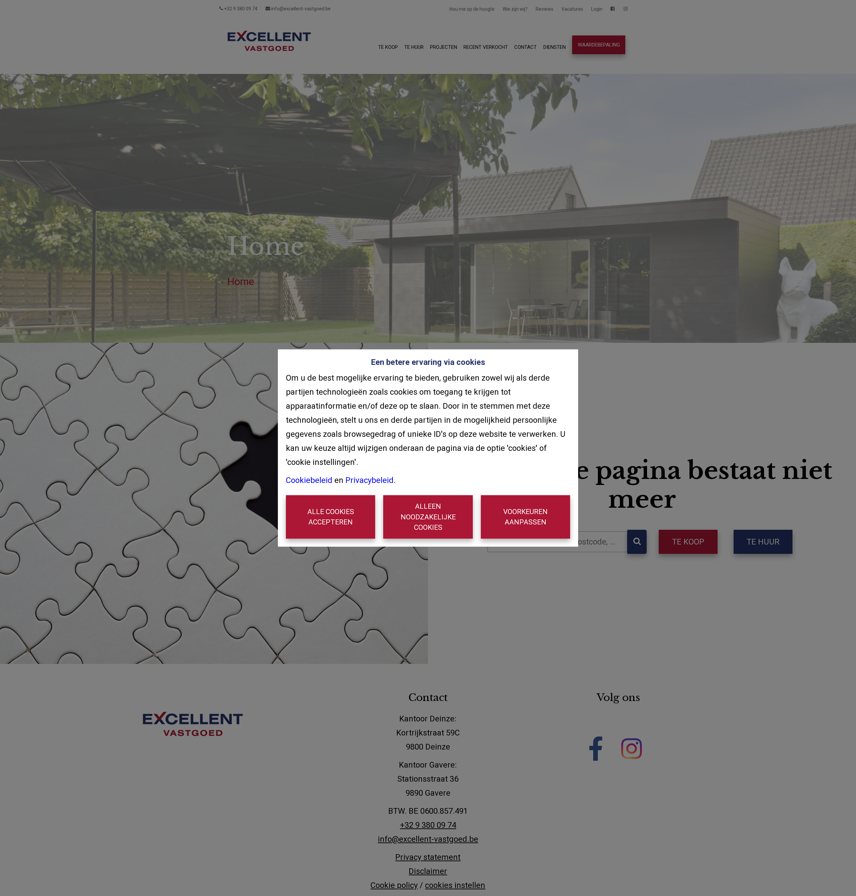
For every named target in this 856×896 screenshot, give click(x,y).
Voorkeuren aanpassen (525, 516)
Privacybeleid (369, 480)
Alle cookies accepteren (330, 516)
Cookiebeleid (309, 480)
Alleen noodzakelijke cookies (428, 516)
